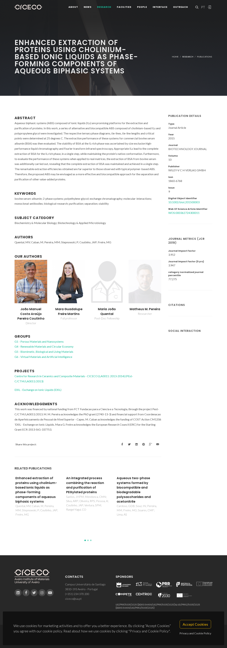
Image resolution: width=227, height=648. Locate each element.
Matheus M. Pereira (145, 309)
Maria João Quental (107, 311)
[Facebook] (26, 592)
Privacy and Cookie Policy (195, 633)
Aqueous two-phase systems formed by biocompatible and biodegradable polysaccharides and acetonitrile (134, 490)
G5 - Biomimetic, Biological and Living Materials (44, 351)
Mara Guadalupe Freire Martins (68, 311)
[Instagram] (42, 592)
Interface (160, 7)
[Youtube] (50, 592)
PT (203, 7)
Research (104, 7)
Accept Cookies (195, 624)
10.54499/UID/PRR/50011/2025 (158, 604)
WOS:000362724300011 (184, 212)
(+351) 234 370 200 (77, 594)
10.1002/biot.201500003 (184, 202)
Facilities (124, 7)
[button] (85, 540)
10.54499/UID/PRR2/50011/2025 (137, 607)
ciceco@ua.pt (73, 598)
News (88, 7)
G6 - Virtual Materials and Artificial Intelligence (43, 356)
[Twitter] (34, 592)
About (73, 7)
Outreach (180, 7)
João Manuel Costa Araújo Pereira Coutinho (31, 314)
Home (175, 56)
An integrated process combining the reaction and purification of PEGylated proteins (85, 485)
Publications (204, 56)
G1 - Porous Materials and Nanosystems (39, 341)
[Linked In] (18, 592)
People (142, 7)
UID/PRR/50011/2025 (126, 604)
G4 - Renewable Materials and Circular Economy (44, 346)
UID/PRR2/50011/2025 (188, 604)
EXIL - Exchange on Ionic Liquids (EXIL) (38, 389)
